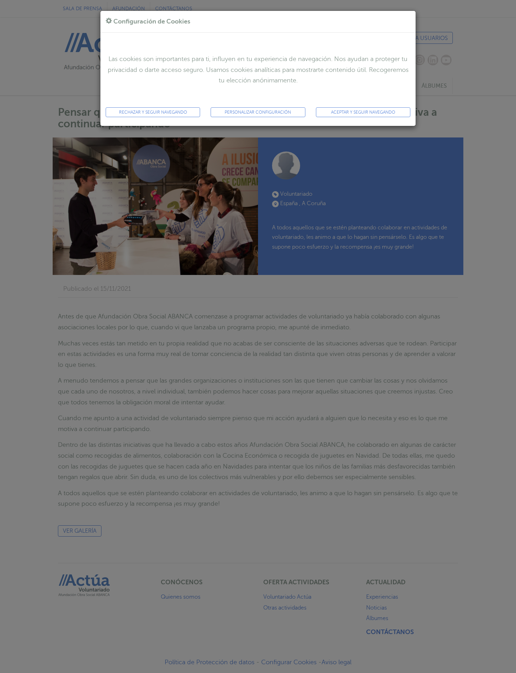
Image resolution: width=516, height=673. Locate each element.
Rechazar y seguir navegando (153, 112)
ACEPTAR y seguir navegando (363, 112)
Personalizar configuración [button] (258, 112)
